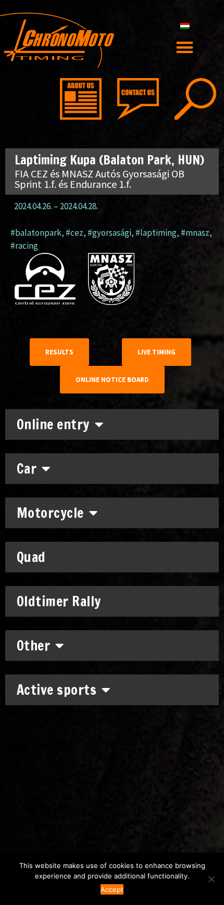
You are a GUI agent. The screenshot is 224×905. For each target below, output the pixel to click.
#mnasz (195, 232)
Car (27, 468)
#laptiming (156, 232)
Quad (31, 557)
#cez (74, 232)
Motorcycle (50, 512)
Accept (112, 889)
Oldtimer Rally (59, 601)
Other (34, 645)
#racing (24, 245)
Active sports (57, 689)
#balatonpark (35, 232)
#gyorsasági (109, 232)
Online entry (53, 424)
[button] (185, 47)
